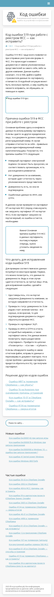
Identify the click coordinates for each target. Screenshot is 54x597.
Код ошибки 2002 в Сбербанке (23, 484)
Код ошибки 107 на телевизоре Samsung (28, 540)
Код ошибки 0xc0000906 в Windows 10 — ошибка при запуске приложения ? (26, 451)
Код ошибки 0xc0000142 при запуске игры (28, 438)
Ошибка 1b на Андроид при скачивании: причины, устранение (24, 391)
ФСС (11, 46)
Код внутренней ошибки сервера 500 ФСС (28, 544)
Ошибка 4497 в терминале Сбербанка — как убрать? (22, 383)
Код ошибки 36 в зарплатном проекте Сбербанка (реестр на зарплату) (25, 564)
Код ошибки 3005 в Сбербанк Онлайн (26, 502)
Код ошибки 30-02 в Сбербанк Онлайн (27, 479)
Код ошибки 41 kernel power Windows (26, 456)
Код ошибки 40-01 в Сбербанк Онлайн (27, 514)
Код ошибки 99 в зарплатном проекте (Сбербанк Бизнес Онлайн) (25, 497)
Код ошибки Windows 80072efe (23, 461)
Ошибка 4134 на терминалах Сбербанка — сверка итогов (23, 407)
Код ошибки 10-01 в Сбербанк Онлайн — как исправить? (23, 399)
